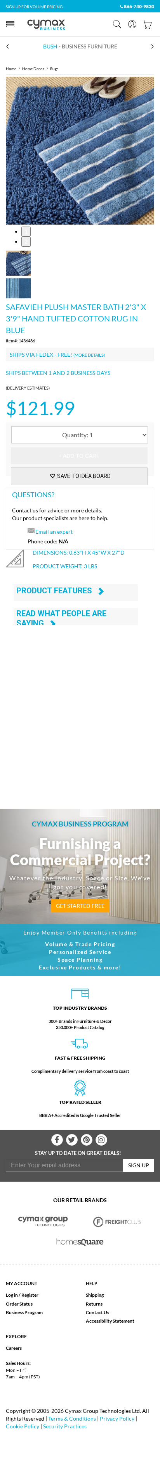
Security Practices (65, 1426)
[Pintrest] (86, 1140)
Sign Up (138, 1165)
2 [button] (26, 241)
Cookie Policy (22, 1426)
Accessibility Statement (110, 1321)
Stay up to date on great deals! (78, 1153)
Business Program (24, 1312)
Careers (14, 1348)
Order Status (19, 1304)
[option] (80, 151)
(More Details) (89, 354)
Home (11, 68)
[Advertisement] (80, 707)
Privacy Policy (117, 1418)
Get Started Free (80, 905)
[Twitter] (72, 1140)
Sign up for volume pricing (34, 6)
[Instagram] (101, 1140)
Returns (94, 1304)
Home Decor (33, 68)
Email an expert (54, 531)
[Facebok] (57, 1140)
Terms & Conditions (72, 1418)
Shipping (95, 1295)
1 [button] (26, 231)
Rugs (54, 68)
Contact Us (97, 1312)
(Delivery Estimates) (28, 387)
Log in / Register (22, 1295)
